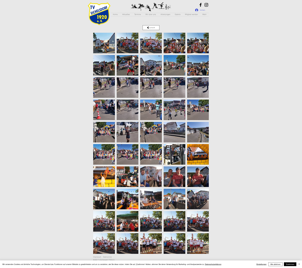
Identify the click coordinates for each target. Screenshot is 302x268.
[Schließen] (299, 264)
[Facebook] (200, 4)
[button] (165, 14)
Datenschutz (107, 257)
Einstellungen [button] (261, 264)
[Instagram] (206, 4)
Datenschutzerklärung (213, 264)
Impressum (97, 257)
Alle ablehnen (275, 264)
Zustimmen (290, 264)
